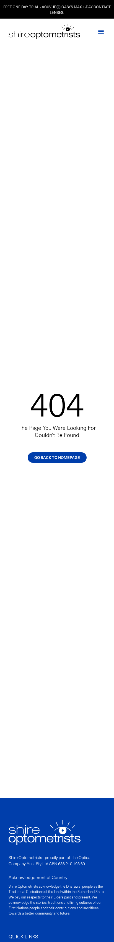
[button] (100, 31)
